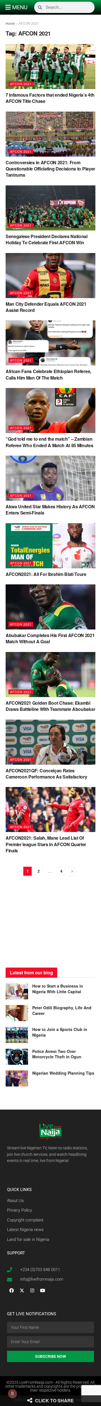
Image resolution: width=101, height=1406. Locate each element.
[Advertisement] (50, 922)
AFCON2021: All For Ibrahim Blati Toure (46, 574)
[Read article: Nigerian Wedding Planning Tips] (17, 1078)
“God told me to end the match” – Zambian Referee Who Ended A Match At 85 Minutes (49, 442)
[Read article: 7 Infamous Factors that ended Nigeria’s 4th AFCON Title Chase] (50, 66)
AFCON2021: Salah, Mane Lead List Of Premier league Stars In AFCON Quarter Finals (46, 844)
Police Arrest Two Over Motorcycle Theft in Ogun (56, 1054)
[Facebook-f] (11, 1290)
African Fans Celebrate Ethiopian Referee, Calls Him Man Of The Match (48, 374)
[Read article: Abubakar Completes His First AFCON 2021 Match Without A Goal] (50, 606)
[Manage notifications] (12, 1393)
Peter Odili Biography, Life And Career (61, 1010)
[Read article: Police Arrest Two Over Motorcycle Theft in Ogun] (17, 1057)
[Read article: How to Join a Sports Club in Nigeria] (17, 1035)
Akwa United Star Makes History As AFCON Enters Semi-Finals (50, 509)
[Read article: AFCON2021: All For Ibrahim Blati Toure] (50, 545)
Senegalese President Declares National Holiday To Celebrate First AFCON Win (47, 239)
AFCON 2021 (20, 83)
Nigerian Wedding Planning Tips (63, 1073)
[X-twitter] (21, 1290)
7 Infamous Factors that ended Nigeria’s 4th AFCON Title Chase (50, 98)
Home (10, 23)
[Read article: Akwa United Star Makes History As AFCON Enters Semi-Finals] (50, 478)
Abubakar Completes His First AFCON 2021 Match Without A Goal (50, 638)
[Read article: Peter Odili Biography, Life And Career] (17, 1013)
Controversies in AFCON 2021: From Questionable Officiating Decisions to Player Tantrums (50, 168)
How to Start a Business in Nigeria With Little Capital (57, 988)
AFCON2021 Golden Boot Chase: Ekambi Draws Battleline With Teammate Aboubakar (50, 706)
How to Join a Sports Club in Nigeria (59, 1032)
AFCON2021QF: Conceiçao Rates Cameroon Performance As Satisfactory (46, 773)
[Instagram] (32, 1290)
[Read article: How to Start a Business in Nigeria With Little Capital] (17, 991)
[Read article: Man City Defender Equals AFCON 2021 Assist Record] (50, 275)
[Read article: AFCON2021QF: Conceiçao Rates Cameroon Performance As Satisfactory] (50, 742)
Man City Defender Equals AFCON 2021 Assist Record (46, 307)
